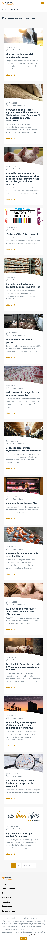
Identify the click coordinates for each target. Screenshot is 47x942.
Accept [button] (23, 938)
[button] (42, 3)
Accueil (4, 9)
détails (9, 75)
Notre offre (6, 897)
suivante (28, 865)
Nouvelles (6, 902)
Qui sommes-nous (9, 888)
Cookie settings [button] (37, 935)
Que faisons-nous (9, 893)
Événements (7, 906)
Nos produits (7, 884)
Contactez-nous (8, 911)
